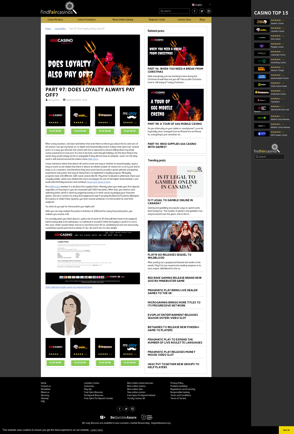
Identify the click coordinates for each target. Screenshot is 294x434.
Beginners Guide (157, 20)
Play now (55, 131)
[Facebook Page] (194, 11)
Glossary (45, 395)
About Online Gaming (123, 20)
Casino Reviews (55, 20)
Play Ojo (88, 389)
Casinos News (184, 20)
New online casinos (136, 392)
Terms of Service (178, 398)
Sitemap (45, 398)
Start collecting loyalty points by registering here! (68, 287)
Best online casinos (136, 386)
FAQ (43, 401)
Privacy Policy (176, 383)
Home (43, 383)
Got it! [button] (286, 430)
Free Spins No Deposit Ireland (141, 395)
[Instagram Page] (208, 11)
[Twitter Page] (201, 11)
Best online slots (135, 389)
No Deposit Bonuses (93, 395)
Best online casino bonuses (140, 383)
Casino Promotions (87, 20)
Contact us (46, 386)
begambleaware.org (161, 423)
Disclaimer (46, 389)
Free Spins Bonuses (93, 392)
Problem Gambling (178, 386)
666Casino (93, 159)
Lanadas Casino (91, 383)
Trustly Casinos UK (136, 398)
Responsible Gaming (180, 392)
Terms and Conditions (180, 395)
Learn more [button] (96, 430)
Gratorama (89, 386)
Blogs (202, 20)
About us (45, 392)
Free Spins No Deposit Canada (98, 398)
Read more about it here (98, 182)
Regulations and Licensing (182, 389)
